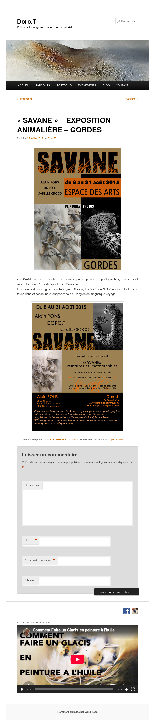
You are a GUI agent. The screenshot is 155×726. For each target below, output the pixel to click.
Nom (31, 540)
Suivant (132, 98)
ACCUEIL (23, 85)
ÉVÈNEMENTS (87, 85)
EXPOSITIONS (58, 439)
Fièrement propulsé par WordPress (77, 712)
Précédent (24, 98)
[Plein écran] (133, 689)
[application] (77, 659)
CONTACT (122, 85)
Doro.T (26, 21)
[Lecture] (22, 689)
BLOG (106, 85)
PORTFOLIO (64, 85)
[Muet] (126, 689)
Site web (30, 580)
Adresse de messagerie (40, 560)
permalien (117, 439)
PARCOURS (43, 85)
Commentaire (32, 485)
